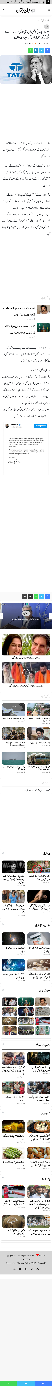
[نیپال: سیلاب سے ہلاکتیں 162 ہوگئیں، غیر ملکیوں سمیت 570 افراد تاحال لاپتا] (42, 1011)
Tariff (33, 1263)
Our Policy (25, 1263)
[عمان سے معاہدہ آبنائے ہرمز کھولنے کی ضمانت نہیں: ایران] (13, 709)
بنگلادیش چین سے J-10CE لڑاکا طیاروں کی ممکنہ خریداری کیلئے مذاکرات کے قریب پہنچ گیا (15, 744)
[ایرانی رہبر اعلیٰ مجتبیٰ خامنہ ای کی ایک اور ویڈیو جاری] (38, 733)
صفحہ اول (44, 20)
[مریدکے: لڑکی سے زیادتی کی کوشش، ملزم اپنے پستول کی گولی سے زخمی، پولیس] (38, 896)
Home (8, 1263)
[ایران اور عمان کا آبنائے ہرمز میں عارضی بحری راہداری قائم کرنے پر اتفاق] (13, 758)
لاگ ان (32, 790)
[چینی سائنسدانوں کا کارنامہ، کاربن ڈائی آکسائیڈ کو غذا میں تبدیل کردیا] (38, 965)
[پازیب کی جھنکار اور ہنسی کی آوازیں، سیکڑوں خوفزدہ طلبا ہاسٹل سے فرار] (38, 1058)
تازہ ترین (26, 613)
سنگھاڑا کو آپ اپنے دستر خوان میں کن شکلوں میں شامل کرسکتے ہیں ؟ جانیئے (39, 1137)
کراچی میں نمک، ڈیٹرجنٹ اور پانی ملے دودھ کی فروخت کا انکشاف (39, 1099)
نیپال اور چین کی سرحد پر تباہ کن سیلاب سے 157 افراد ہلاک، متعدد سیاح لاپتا (39, 719)
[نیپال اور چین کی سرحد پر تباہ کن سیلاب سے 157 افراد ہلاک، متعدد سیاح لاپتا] (38, 709)
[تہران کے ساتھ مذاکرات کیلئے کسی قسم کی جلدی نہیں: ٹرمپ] (9, 1030)
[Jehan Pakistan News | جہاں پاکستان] (26, 9)
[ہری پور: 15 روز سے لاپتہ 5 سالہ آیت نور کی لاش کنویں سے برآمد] (38, 867)
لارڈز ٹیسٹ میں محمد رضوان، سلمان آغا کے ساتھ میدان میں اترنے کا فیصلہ (39, 1232)
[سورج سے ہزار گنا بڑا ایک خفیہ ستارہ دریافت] (13, 938)
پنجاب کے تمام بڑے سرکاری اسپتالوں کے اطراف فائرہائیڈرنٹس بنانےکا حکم (14, 1202)
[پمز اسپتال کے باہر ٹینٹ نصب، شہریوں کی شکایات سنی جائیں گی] (26, 1030)
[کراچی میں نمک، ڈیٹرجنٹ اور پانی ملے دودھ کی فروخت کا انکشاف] (38, 1088)
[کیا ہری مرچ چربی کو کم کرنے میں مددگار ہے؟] (13, 1153)
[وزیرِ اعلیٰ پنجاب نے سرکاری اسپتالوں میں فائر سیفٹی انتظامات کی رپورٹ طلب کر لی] (42, 1030)
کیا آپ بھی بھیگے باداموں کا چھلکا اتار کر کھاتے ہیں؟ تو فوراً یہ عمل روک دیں (39, 1164)
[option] (26, 616)
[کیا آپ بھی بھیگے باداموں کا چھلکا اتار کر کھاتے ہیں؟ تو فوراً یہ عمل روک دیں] (38, 1153)
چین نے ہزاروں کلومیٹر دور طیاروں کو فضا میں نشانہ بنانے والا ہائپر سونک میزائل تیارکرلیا (39, 768)
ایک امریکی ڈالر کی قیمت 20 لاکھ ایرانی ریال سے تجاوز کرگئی (26, 619)
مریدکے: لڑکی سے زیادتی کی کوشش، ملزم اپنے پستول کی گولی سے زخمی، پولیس (39, 907)
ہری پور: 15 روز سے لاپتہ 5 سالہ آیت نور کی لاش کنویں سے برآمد (39, 878)
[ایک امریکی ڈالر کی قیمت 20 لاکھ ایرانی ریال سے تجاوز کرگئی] (9, 1002)
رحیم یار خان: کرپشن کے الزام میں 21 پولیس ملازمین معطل (14, 1232)
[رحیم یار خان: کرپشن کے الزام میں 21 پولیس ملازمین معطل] (9, 1021)
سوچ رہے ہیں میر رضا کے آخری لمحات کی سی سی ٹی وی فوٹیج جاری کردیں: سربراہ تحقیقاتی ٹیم (14, 880)
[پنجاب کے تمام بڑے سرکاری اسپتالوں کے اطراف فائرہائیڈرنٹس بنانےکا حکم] (42, 1021)
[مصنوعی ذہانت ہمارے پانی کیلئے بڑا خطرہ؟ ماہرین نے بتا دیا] (13, 965)
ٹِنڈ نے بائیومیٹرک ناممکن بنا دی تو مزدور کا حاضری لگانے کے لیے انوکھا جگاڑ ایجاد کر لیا (13, 1071)
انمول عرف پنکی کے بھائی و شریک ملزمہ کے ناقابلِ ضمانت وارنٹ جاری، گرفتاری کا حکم (13, 909)
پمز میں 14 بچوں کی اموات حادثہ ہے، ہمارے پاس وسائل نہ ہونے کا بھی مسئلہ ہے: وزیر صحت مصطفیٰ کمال (39, 1204)
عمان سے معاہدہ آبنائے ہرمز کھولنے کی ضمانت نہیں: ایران (14, 718)
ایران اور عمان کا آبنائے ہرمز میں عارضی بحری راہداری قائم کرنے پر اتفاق (14, 768)
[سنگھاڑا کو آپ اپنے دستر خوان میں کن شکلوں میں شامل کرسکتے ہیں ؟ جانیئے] (38, 1126)
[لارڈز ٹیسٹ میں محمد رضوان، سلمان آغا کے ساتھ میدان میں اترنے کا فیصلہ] (26, 1021)
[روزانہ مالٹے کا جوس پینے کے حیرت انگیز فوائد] (13, 1126)
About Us (16, 1263)
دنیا (39, 20)
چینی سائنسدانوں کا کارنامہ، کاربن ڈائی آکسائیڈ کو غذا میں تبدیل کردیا (39, 976)
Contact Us (41, 1263)
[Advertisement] (26, 113)
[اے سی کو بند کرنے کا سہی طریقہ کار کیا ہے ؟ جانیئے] (38, 938)
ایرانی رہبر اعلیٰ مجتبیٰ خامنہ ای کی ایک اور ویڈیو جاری (40, 743)
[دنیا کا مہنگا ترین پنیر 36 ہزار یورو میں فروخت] (13, 1088)
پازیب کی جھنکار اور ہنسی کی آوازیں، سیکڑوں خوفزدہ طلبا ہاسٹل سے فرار (40, 1069)
